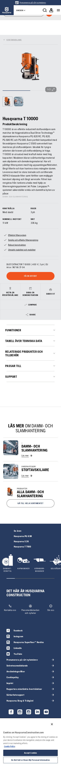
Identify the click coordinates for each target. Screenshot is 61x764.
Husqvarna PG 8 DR (23, 536)
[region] (30, 741)
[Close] (51, 724)
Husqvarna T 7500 (22, 546)
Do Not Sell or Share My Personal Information (30, 760)
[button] (30, 503)
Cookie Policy (9, 746)
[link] (30, 3)
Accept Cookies (30, 753)
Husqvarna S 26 (21, 541)
